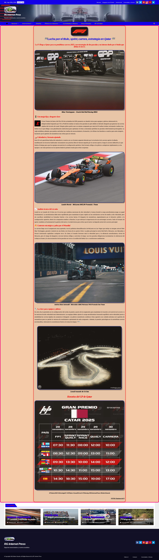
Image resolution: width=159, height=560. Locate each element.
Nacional (99, 2)
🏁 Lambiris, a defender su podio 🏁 (22, 519)
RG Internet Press (12, 14)
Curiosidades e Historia (129, 2)
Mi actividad (98, 23)
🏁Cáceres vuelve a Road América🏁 (98, 519)
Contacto (135, 557)
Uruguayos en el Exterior (108, 2)
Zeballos (38, 23)
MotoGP (55, 515)
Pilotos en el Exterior (51, 23)
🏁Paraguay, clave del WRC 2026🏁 (135, 519)
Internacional (119, 2)
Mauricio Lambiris (12, 517)
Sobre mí (126, 557)
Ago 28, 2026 (12, 522)
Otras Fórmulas (86, 23)
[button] (154, 23)
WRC (130, 517)
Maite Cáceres (86, 517)
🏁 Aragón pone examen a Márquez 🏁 (60, 518)
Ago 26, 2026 (125, 522)
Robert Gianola (24, 522)
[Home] (7, 23)
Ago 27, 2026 (50, 522)
